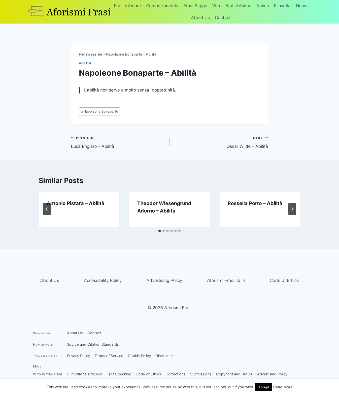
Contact (223, 17)
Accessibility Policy (103, 280)
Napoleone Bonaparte (99, 111)
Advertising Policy (164, 280)
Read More (283, 387)
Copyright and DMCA (234, 374)
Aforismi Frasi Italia (226, 280)
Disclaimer (164, 356)
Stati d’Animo (238, 5)
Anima (262, 5)
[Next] (292, 209)
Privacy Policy (78, 356)
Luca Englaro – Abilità (92, 142)
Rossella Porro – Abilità (255, 203)
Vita (216, 5)
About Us (200, 17)
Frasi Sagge (195, 5)
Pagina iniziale (90, 54)
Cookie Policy (139, 356)
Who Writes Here (47, 374)
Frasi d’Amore (127, 5)
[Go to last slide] (47, 209)
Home (302, 5)
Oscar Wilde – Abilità (247, 142)
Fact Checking (118, 374)
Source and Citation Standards (93, 344)
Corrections (176, 374)
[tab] (159, 231)
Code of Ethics (284, 280)
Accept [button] (263, 387)
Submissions (201, 374)
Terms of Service (109, 356)
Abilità (85, 63)
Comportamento (162, 5)
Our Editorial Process (84, 374)
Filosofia (282, 5)
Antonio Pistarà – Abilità (75, 203)
